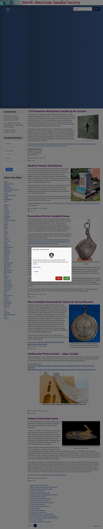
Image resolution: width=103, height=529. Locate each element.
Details (36, 271)
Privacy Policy (37, 267)
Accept (67, 278)
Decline (59, 278)
